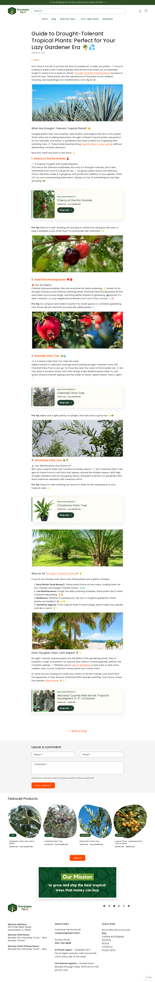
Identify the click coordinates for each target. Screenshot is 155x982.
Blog (104, 933)
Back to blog (79, 731)
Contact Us (107, 946)
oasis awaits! (52, 680)
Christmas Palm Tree (72, 505)
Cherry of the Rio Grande (74, 200)
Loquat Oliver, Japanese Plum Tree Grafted (128, 842)
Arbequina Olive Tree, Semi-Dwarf (22, 842)
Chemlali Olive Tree (70, 393)
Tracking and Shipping (113, 936)
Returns (105, 943)
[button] (68, 19)
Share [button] (36, 60)
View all (77, 858)
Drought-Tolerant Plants (61, 573)
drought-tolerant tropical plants (92, 73)
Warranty (106, 940)
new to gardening (81, 665)
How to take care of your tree (116, 929)
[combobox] (78, 11)
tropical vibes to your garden (97, 144)
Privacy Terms (108, 950)
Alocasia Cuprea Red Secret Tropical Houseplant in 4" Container (83, 697)
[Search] (122, 11)
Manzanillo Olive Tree (89, 841)
